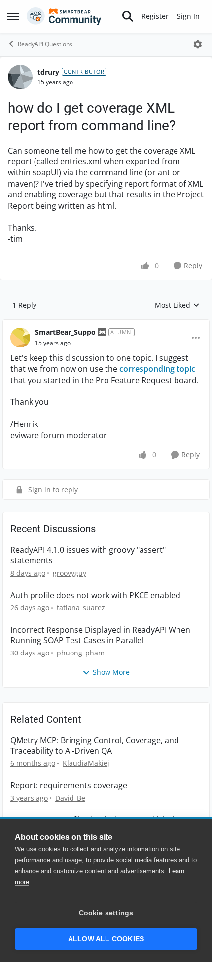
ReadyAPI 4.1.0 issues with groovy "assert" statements (88, 555)
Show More (111, 672)
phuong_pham (81, 652)
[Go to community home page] (64, 16)
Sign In (188, 16)
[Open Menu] (198, 44)
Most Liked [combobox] (177, 305)
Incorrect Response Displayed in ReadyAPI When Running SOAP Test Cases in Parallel (100, 635)
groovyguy (69, 572)
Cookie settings (106, 913)
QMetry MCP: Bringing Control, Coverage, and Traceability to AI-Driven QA (94, 745)
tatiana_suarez (81, 607)
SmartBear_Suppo (65, 332)
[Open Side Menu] (13, 16)
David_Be (70, 798)
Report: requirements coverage (68, 785)
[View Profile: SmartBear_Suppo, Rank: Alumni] (20, 337)
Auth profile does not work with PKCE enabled (95, 595)
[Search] (128, 16)
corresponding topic (157, 368)
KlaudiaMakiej (86, 763)
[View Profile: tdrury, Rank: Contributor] (20, 77)
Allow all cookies (106, 939)
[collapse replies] (106, 324)
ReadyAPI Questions (45, 44)
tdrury (48, 72)
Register (155, 16)
